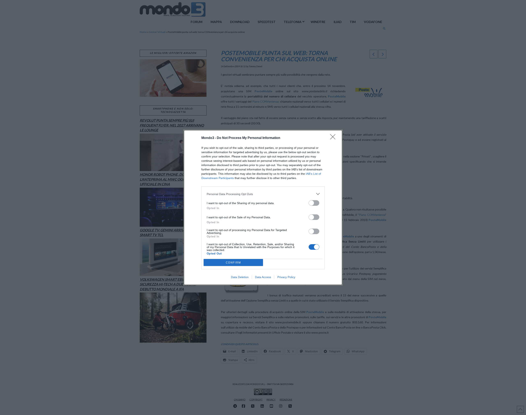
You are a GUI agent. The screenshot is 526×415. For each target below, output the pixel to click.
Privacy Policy (286, 277)
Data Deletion (240, 277)
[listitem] (263, 194)
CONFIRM (233, 262)
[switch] (314, 203)
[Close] (334, 138)
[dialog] (263, 207)
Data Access (263, 277)
